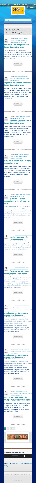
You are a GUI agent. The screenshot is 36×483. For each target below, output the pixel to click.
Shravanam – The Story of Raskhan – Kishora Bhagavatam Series (17, 45)
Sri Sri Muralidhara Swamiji (21, 269)
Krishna (21, 76)
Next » (12, 429)
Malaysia (7, 466)
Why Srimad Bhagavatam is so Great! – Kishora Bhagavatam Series (18, 83)
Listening (26, 38)
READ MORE (18, 63)
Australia (22, 463)
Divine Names (18, 235)
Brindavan (21, 38)
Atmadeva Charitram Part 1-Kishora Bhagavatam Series (17, 162)
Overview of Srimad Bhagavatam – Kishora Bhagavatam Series (17, 201)
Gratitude (20, 305)
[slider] (28, 455)
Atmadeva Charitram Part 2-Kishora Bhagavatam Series (18, 121)
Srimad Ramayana (18, 395)
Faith (16, 305)
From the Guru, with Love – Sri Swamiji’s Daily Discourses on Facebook (18, 398)
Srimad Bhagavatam (21, 42)
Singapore (29, 463)
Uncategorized (19, 158)
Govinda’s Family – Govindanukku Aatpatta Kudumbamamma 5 (16, 314)
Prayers (30, 307)
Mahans (26, 307)
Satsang (17, 78)
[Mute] (25, 456)
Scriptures (23, 40)
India (17, 463)
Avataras (17, 76)
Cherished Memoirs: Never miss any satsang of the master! (17, 272)
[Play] (6, 456)
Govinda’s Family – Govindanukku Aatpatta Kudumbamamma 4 (16, 356)
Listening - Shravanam (15, 40)
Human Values (26, 305)
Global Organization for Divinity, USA (18, 12)
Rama (16, 393)
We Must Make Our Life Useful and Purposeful (19, 238)
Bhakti (16, 38)
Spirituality (26, 78)
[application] (18, 456)
